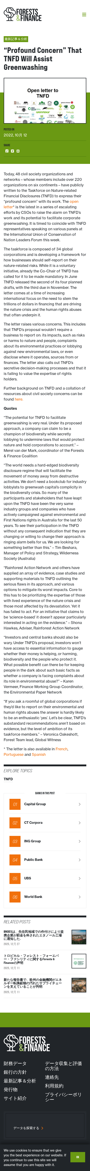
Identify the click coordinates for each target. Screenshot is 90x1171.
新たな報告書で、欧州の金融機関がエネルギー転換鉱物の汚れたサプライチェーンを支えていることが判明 (33, 983)
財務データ (15, 1063)
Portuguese (14, 754)
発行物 (11, 1089)
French (61, 749)
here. (19, 399)
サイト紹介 (15, 1098)
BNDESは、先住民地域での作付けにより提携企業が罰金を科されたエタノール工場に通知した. (34, 935)
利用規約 (54, 1085)
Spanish (39, 754)
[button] (7, 151)
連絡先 (52, 1077)
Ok (77, 1157)
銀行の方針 (15, 1072)
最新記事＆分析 (20, 1080)
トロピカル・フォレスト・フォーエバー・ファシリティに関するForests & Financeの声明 (31, 959)
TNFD (8, 779)
